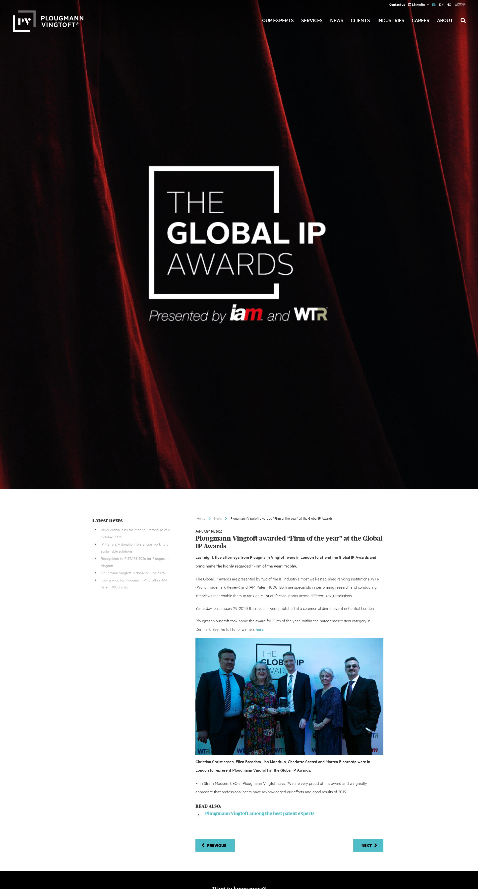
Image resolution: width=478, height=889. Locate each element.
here (259, 629)
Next (366, 845)
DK (441, 4)
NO (449, 4)
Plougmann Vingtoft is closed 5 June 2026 (133, 572)
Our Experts (278, 20)
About (445, 20)
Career (420, 20)
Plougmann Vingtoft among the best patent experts (259, 813)
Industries (390, 20)
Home (201, 518)
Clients (360, 20)
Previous (216, 845)
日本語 (460, 4)
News (336, 20)
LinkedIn (418, 4)
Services (312, 20)
